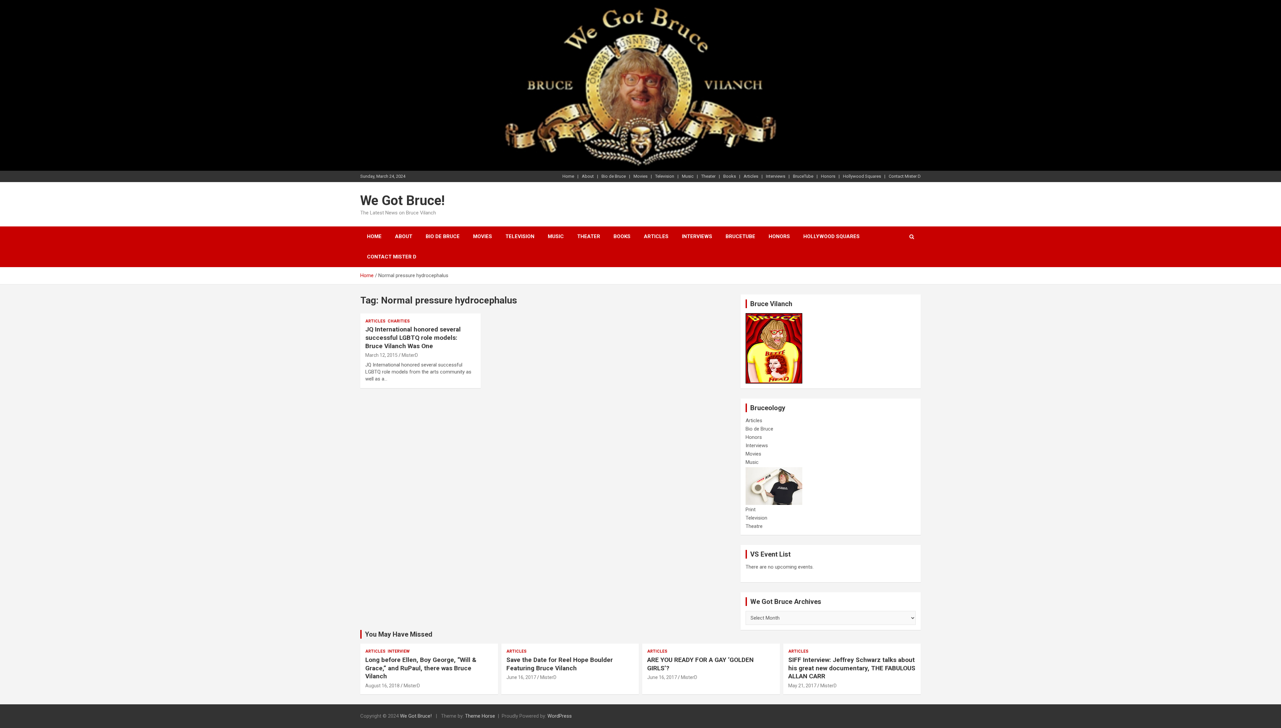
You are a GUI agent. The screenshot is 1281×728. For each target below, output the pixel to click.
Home (568, 176)
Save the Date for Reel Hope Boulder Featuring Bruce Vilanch (559, 664)
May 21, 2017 (802, 685)
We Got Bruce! (402, 200)
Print (751, 510)
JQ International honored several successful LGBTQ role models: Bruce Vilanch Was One (413, 337)
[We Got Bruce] (774, 316)
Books (729, 176)
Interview (399, 651)
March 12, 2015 (381, 355)
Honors (828, 176)
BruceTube (803, 176)
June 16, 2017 (521, 677)
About (588, 176)
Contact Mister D (905, 176)
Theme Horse (480, 716)
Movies (640, 176)
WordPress (559, 716)
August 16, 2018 (382, 685)
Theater (708, 176)
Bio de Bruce (613, 176)
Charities (399, 321)
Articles (751, 176)
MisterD (410, 355)
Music (688, 176)
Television (664, 176)
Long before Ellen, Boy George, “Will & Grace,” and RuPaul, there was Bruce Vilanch (420, 668)
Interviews (775, 176)
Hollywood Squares (862, 176)
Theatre (754, 526)
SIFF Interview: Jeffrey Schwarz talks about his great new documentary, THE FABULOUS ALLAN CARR (851, 668)
